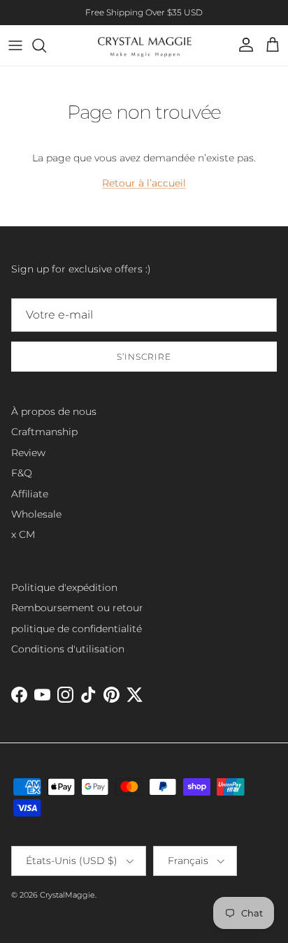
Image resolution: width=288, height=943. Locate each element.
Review (28, 452)
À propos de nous (53, 411)
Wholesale (36, 514)
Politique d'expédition (64, 587)
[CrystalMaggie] (144, 45)
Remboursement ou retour (77, 607)
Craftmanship (44, 431)
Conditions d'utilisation (67, 649)
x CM (23, 534)
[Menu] (15, 45)
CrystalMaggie (67, 895)
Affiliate (29, 494)
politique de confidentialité (76, 628)
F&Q (21, 473)
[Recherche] (46, 45)
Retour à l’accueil (144, 183)
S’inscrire (144, 356)
